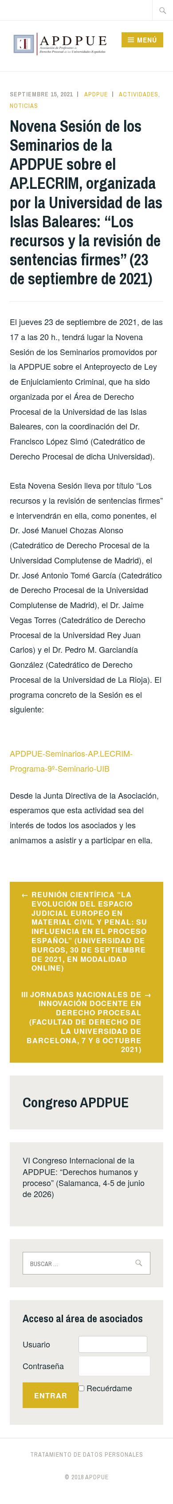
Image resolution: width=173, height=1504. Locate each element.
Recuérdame (109, 1387)
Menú (147, 39)
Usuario (36, 1344)
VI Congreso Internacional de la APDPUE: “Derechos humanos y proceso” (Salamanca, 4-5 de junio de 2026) (84, 1176)
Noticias (24, 106)
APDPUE (96, 94)
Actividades (138, 94)
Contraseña (43, 1365)
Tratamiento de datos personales (86, 1454)
